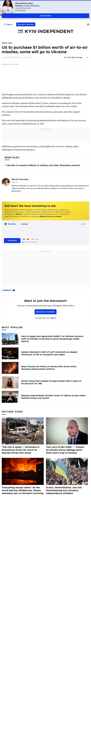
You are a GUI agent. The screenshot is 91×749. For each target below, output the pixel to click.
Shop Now (45, 16)
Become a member (45, 312)
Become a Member (26, 24)
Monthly (12, 224)
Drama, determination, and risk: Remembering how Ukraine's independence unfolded (64, 490)
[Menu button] (88, 24)
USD (83, 224)
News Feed (7, 43)
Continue (12, 240)
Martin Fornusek (11, 64)
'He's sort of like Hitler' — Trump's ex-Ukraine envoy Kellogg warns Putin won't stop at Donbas (65, 450)
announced (20, 94)
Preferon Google (75, 57)
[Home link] (45, 31)
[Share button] (87, 57)
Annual (24, 224)
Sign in (53, 318)
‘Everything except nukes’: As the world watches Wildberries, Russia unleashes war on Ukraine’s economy (23, 490)
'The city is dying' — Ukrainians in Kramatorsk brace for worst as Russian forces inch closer (20, 450)
